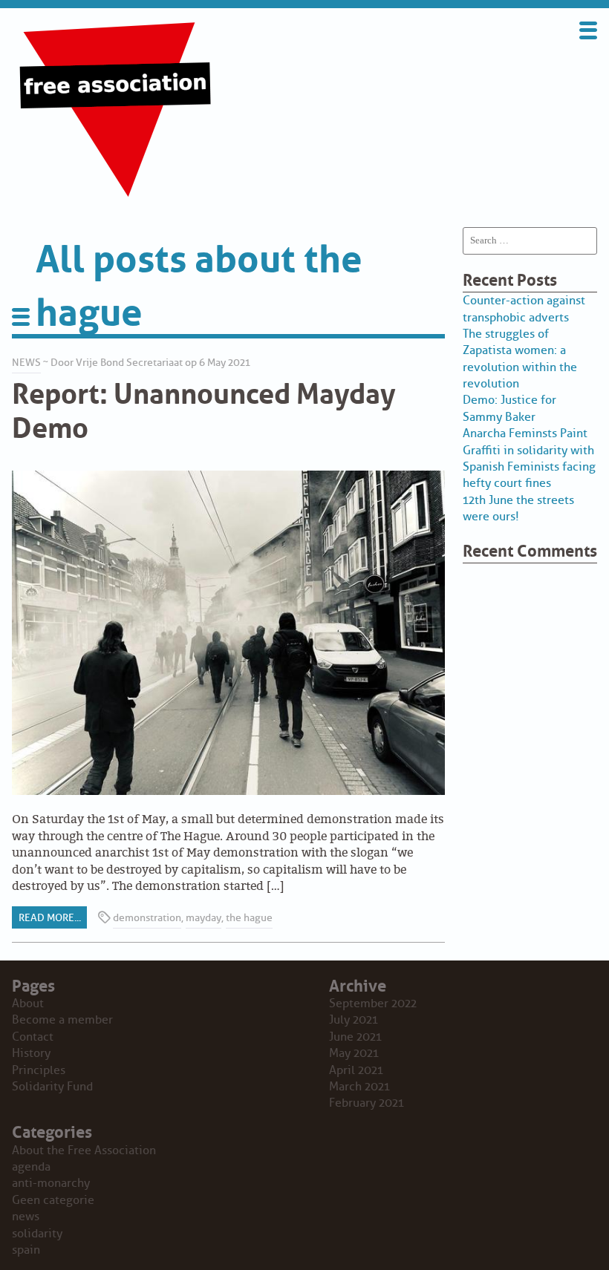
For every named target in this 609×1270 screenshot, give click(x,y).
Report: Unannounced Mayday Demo (204, 407)
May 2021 (354, 1053)
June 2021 (355, 1037)
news (26, 362)
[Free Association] (117, 195)
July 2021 (353, 1019)
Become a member (62, 1019)
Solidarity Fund (52, 1086)
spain (26, 1250)
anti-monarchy (51, 1183)
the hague (249, 917)
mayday (203, 917)
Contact (32, 1037)
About (28, 1003)
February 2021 (366, 1103)
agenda (31, 1166)
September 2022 (373, 1003)
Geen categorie (53, 1200)
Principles (38, 1070)
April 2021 (356, 1070)
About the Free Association (84, 1150)
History (31, 1053)
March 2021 (359, 1086)
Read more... (50, 917)
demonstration (147, 917)
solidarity (37, 1233)
